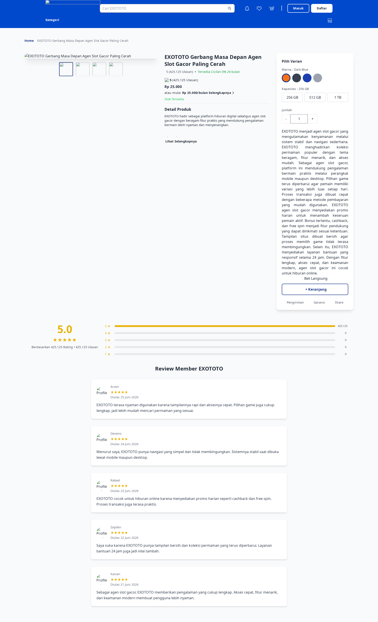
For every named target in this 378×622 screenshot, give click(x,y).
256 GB (292, 97)
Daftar (322, 8)
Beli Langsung (315, 278)
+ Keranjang (316, 289)
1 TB (337, 97)
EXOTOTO (290, 131)
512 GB (315, 97)
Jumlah (287, 110)
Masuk (298, 8)
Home (29, 41)
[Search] (229, 8)
